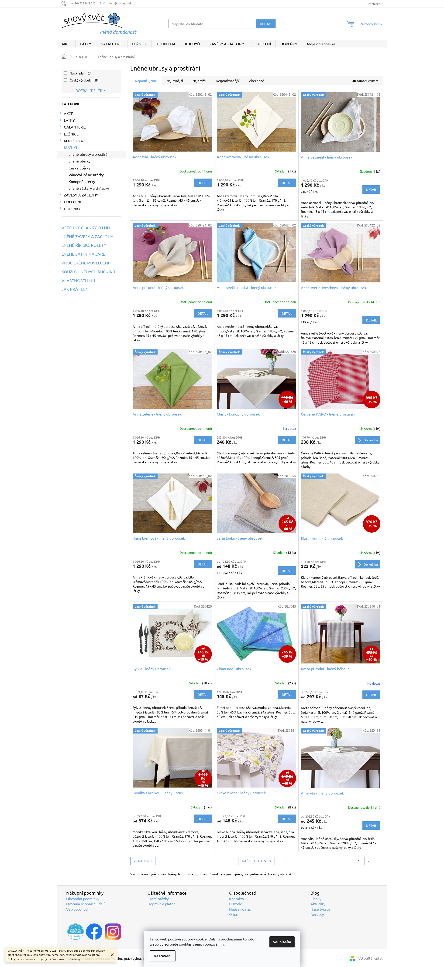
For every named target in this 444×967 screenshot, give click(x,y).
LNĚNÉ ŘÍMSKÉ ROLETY (84, 245)
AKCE (68, 113)
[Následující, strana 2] (369, 861)
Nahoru (145, 861)
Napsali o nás (240, 909)
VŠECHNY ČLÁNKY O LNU (86, 227)
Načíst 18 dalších (256, 861)
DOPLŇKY (72, 208)
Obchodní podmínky (82, 898)
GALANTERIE (75, 127)
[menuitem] (66, 43)
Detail (203, 183)
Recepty (317, 914)
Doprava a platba (161, 903)
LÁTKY (69, 120)
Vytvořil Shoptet (370, 958)
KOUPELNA (73, 140)
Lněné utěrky (79, 161)
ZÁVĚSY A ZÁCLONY (81, 195)
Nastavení (163, 955)
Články (315, 898)
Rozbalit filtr (89, 90)
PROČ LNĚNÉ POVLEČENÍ (85, 262)
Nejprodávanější (228, 80)
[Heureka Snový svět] (75, 931)
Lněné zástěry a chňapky (89, 188)
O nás (233, 914)
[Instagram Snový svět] (113, 931)
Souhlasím (282, 941)
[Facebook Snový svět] (94, 931)
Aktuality (317, 903)
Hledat (266, 24)
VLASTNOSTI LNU (78, 280)
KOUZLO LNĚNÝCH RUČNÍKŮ (88, 271)
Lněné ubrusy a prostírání (89, 154)
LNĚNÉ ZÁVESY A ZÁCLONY (87, 236)
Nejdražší (199, 80)
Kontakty (236, 898)
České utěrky (79, 168)
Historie (235, 903)
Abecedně (256, 80)
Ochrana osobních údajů (86, 903)
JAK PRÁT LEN (75, 289)
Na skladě (81, 73)
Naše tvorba (320, 909)
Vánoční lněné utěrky (86, 174)
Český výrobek (84, 80)
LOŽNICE (71, 134)
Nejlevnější (174, 80)
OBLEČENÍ (72, 201)
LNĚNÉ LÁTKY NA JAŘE (83, 254)
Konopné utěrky (82, 181)
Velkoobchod (77, 909)
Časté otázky (158, 898)
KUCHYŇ (71, 147)
